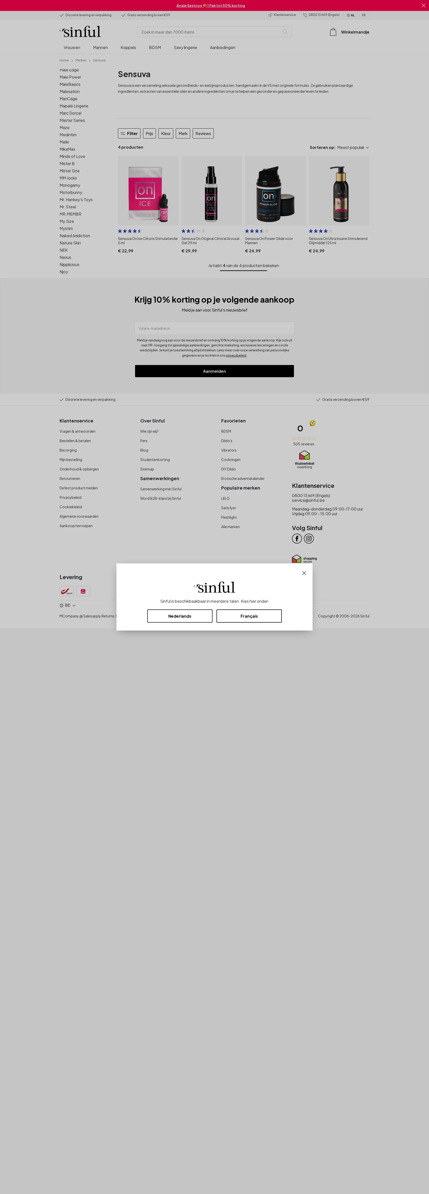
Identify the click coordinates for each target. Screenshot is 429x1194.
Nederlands (179, 616)
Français (249, 616)
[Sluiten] (304, 572)
